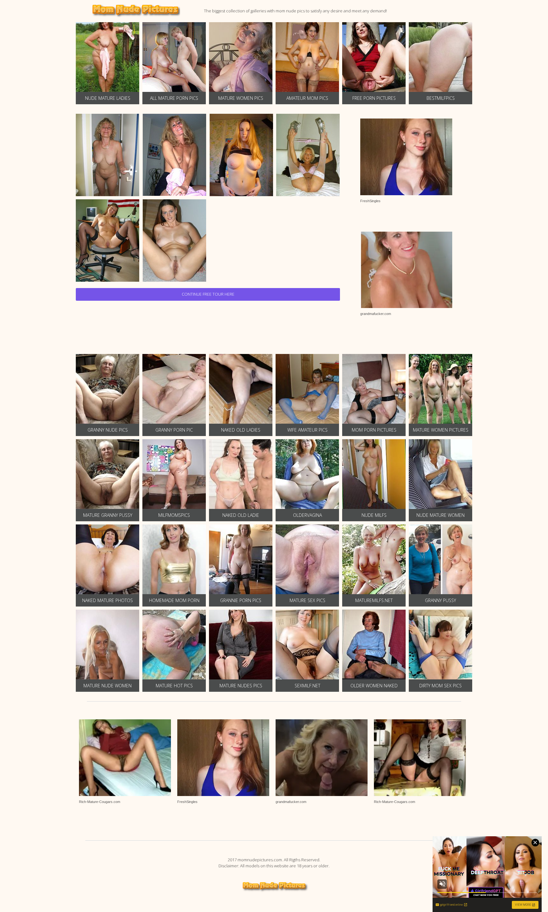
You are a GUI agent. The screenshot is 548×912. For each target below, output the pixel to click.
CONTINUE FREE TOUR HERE (208, 294)
